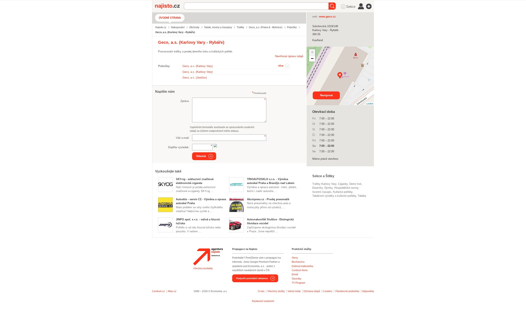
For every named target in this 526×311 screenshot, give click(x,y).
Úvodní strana (170, 17)
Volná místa (294, 291)
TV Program (298, 282)
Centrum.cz (158, 291)
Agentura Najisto (208, 256)
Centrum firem (300, 270)
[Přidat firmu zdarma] (370, 6)
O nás (261, 291)
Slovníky (296, 278)
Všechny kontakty (203, 268)
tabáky (362, 195)
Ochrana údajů (311, 291)
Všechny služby (276, 291)
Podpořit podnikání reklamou (252, 278)
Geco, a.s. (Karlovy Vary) (197, 66)
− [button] (312, 58)
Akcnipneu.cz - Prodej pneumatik (268, 199)
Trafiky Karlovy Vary (324, 183)
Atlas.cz (172, 291)
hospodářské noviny (346, 187)
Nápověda (368, 291)
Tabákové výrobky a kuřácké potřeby (334, 195)
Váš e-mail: (182, 137)
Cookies (327, 291)
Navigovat (326, 95)
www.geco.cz (327, 16)
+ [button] (312, 52)
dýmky (328, 187)
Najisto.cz (169, 6)
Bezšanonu (298, 261)
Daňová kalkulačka (302, 266)
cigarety (343, 183)
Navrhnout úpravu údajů (289, 56)
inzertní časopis (321, 191)
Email (295, 274)
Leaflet (369, 103)
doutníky (317, 187)
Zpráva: (184, 101)
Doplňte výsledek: (178, 147)
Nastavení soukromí (263, 301)
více (280, 65)
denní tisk (355, 183)
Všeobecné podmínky (347, 291)
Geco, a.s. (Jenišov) (194, 77)
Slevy (295, 257)
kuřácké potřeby (342, 191)
